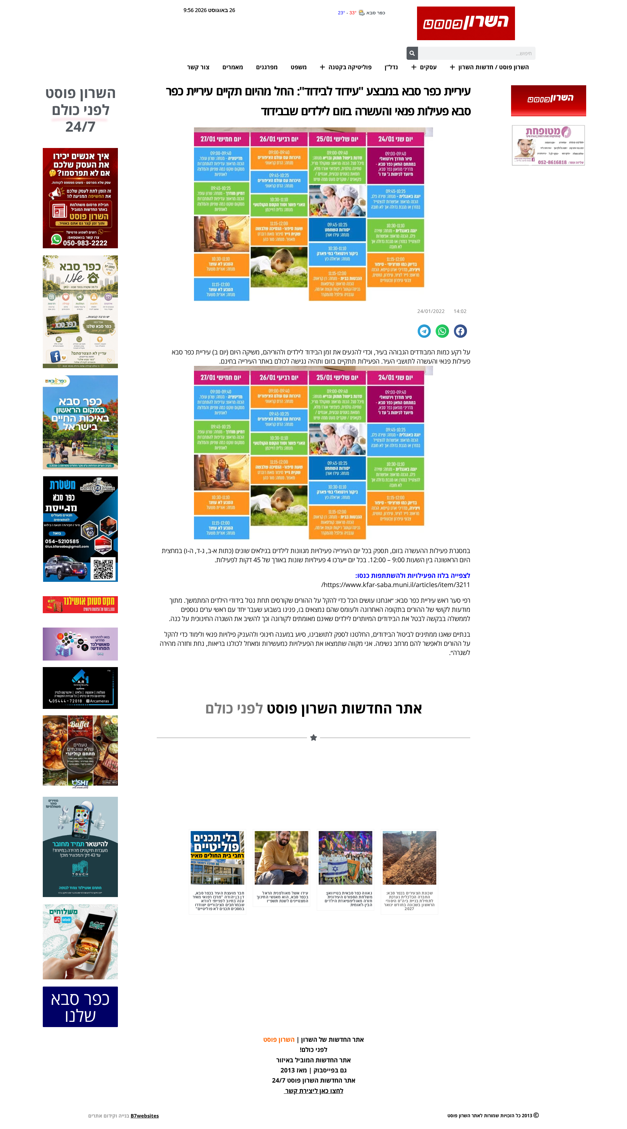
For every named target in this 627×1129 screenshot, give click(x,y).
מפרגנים (267, 67)
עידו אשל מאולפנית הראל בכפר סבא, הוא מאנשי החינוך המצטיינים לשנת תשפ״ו (282, 897)
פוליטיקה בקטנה (350, 67)
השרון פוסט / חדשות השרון (493, 67)
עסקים (428, 67)
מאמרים (232, 67)
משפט (299, 67)
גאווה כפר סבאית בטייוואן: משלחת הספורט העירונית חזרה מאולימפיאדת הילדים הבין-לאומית (348, 899)
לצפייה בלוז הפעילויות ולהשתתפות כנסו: (412, 575)
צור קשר (198, 67)
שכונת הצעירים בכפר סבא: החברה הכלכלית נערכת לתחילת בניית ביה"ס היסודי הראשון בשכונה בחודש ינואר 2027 (409, 900)
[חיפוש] (412, 53)
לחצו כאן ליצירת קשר (314, 1091)
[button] (460, 331)
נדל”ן (391, 67)
